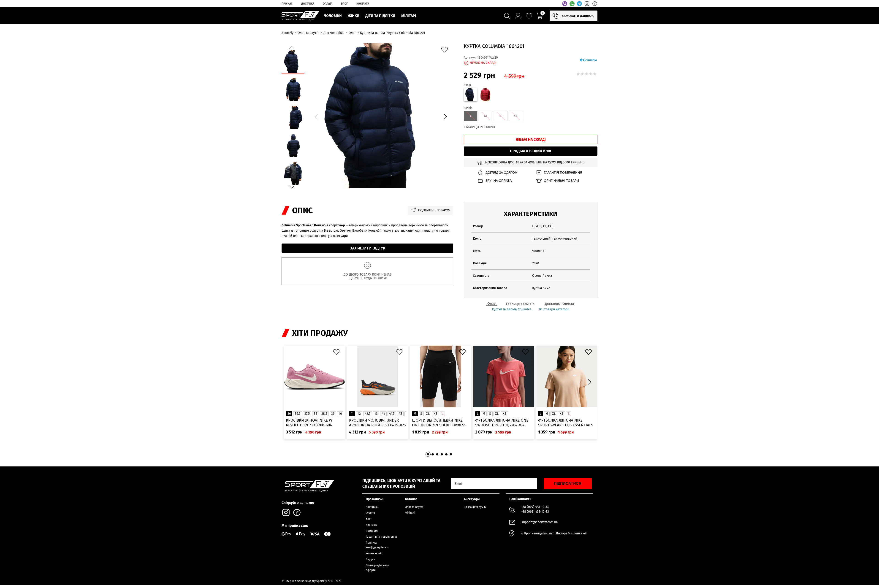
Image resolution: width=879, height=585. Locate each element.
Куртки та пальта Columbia (512, 309)
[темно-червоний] (486, 95)
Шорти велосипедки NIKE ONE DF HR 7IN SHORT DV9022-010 (439, 423)
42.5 (367, 414)
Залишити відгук (367, 248)
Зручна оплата (499, 180)
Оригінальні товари (561, 180)
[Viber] (564, 3)
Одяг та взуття (414, 507)
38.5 (324, 414)
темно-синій (541, 239)
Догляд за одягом (502, 172)
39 (332, 414)
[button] (445, 116)
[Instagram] (587, 3)
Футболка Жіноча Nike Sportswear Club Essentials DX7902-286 (565, 423)
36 (289, 414)
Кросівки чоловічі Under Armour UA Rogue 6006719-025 (377, 423)
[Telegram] (579, 3)
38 (315, 414)
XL (428, 414)
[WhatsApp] (572, 3)
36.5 (297, 414)
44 (383, 414)
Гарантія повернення (563, 172)
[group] (380, 115)
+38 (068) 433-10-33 (535, 512)
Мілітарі (410, 513)
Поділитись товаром (434, 210)
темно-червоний (564, 239)
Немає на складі (531, 139)
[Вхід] (518, 15)
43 (376, 414)
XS (435, 414)
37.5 (307, 414)
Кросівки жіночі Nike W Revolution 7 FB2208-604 (309, 423)
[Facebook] (594, 3)
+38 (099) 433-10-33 (535, 507)
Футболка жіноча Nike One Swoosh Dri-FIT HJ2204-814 (501, 423)
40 (340, 414)
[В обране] (445, 51)
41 (352, 414)
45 (400, 414)
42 (359, 414)
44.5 (392, 414)
